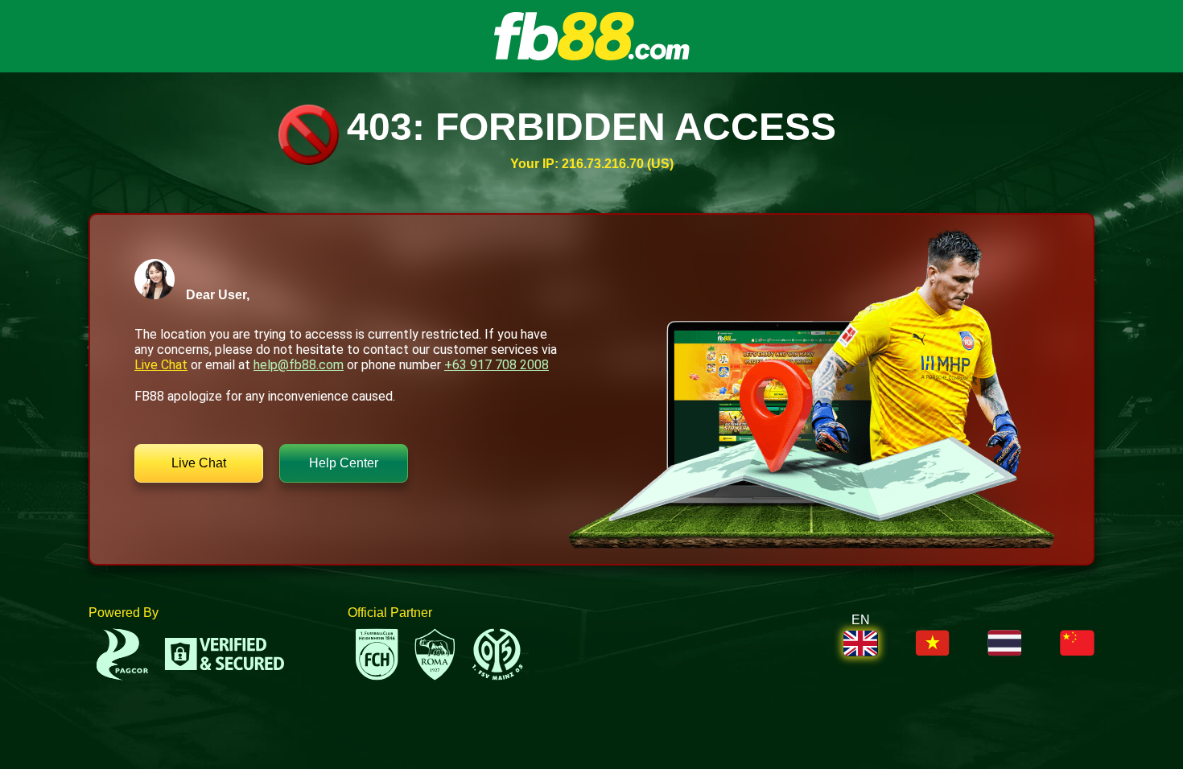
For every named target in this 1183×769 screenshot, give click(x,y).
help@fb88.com (299, 364)
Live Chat (161, 364)
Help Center (343, 463)
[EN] (860, 643)
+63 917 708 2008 (496, 364)
